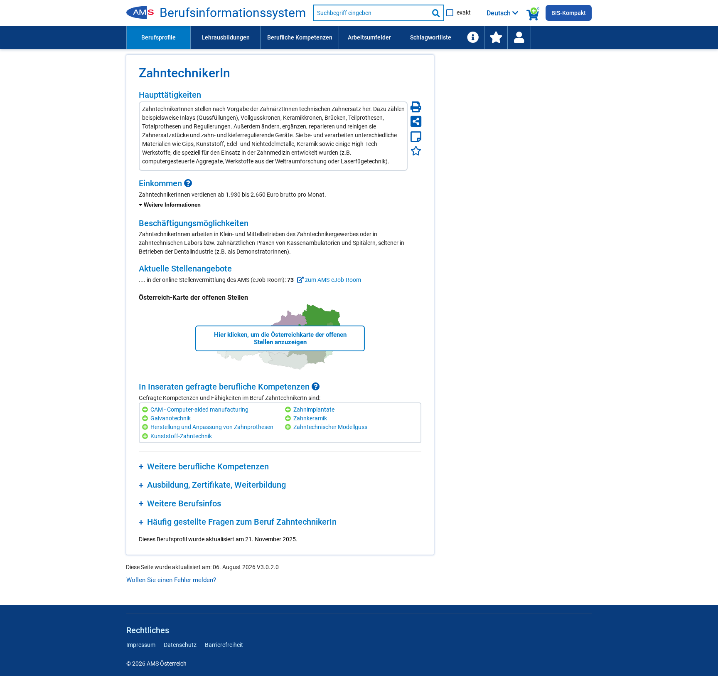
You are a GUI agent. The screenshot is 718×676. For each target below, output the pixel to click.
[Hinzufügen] (146, 410)
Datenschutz (180, 644)
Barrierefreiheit (224, 644)
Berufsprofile (158, 37)
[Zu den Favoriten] (495, 37)
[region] (280, 194)
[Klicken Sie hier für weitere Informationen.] (188, 183)
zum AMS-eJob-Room (332, 279)
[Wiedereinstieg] (519, 37)
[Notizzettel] (416, 137)
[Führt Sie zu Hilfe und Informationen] (472, 37)
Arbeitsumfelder (369, 37)
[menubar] (359, 37)
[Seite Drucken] (416, 106)
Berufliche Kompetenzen (299, 37)
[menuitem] (158, 37)
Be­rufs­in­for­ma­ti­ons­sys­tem (233, 13)
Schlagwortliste (430, 37)
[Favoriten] (416, 150)
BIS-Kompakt (568, 13)
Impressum (140, 644)
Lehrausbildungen (226, 37)
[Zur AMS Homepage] (143, 13)
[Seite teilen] (416, 121)
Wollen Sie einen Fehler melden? (171, 580)
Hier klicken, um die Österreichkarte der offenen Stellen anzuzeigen (280, 338)
